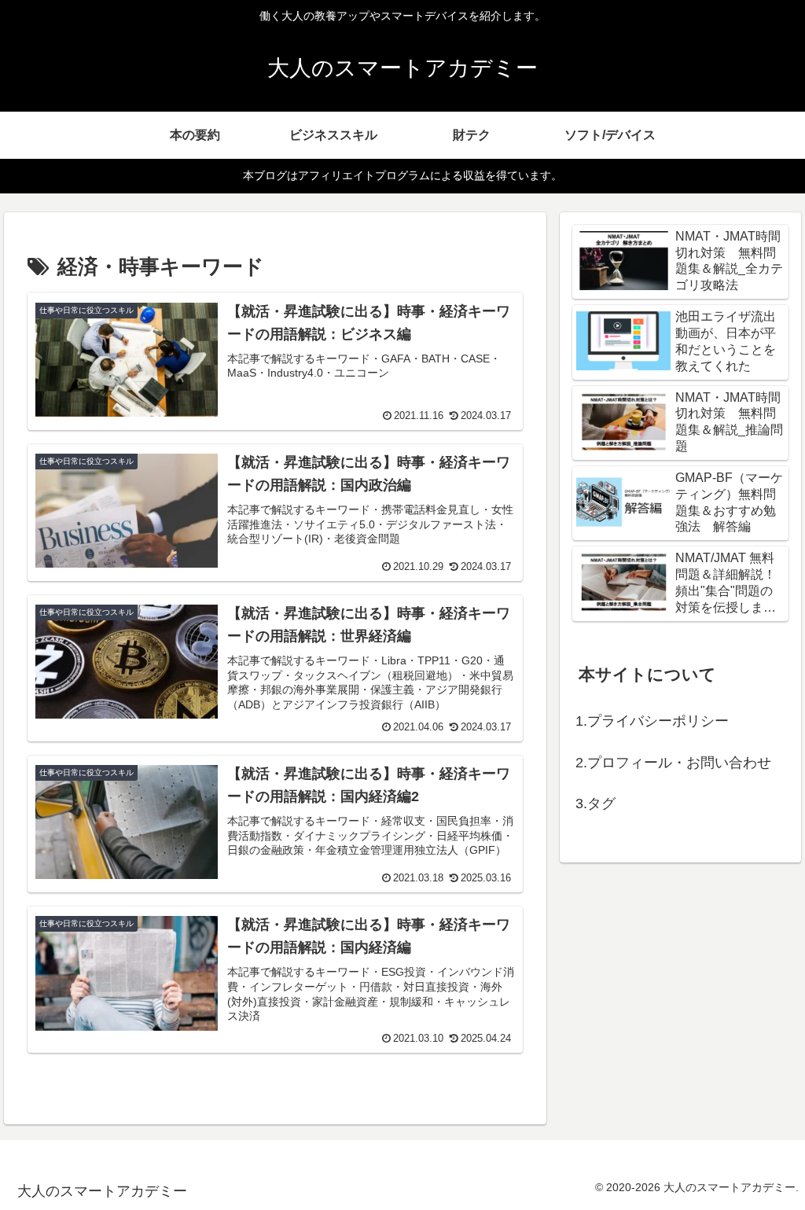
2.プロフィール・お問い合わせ (673, 763)
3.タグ (595, 803)
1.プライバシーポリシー (652, 721)
